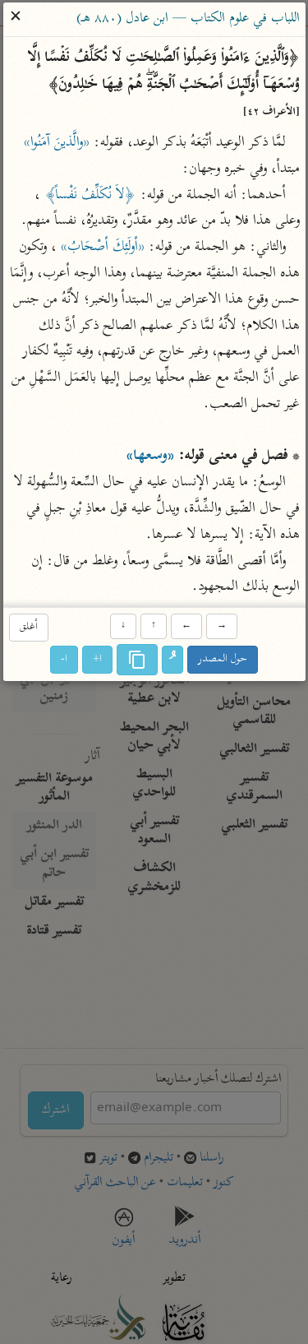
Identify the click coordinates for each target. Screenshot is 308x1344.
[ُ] (172, 660)
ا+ (97, 660)
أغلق (29, 627)
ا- (64, 660)
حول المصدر (222, 660)
